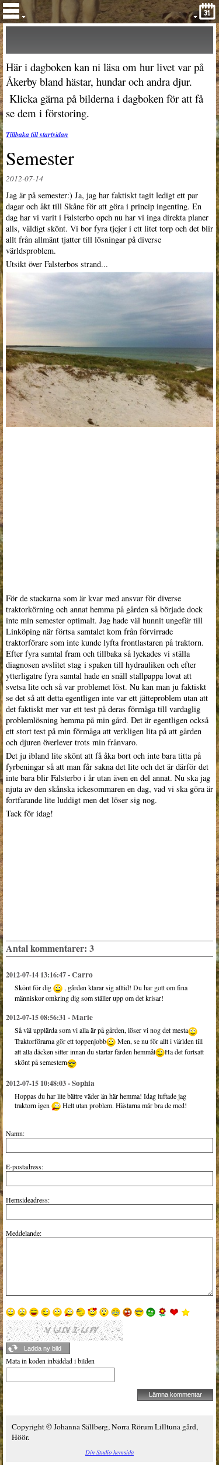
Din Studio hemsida (109, 1452)
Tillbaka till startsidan (37, 134)
